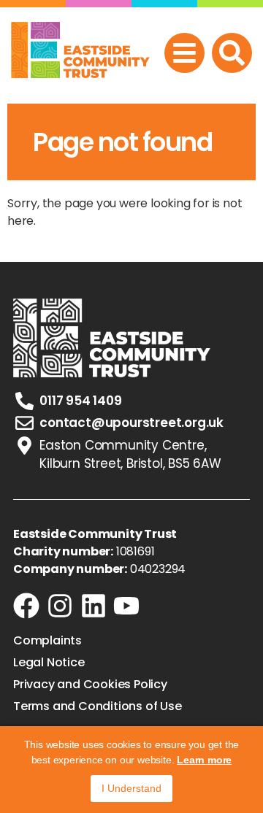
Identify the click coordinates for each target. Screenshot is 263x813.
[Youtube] (126, 606)
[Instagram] (60, 606)
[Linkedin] (93, 606)
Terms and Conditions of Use (97, 706)
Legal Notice (49, 662)
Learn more (204, 760)
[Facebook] (26, 606)
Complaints (47, 640)
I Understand (131, 788)
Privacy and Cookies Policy (90, 684)
